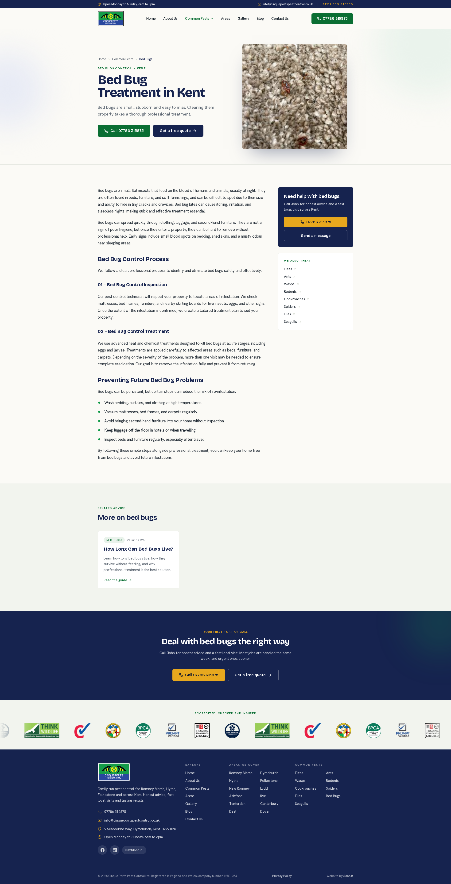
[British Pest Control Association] (123, 730)
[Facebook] (102, 850)
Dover (265, 811)
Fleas (288, 269)
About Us (170, 18)
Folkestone (269, 780)
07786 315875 (335, 18)
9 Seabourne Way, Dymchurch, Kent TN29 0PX (140, 829)
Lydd (264, 788)
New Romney (239, 788)
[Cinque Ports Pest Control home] (111, 18)
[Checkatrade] (63, 730)
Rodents (290, 291)
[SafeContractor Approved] (212, 730)
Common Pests (197, 18)
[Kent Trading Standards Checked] (182, 730)
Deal (232, 811)
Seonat (348, 876)
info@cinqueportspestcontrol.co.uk (288, 4)
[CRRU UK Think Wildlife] (22, 730)
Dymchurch (269, 773)
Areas (225, 18)
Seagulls (290, 321)
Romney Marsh (241, 773)
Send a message (315, 235)
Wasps (289, 284)
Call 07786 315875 (127, 130)
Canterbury (269, 803)
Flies (287, 314)
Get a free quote (175, 130)
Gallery (243, 18)
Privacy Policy (282, 876)
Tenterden (237, 803)
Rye (263, 796)
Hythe (233, 780)
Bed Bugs (333, 796)
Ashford (235, 796)
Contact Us (280, 18)
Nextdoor (132, 850)
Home (151, 18)
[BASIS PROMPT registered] (153, 730)
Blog (260, 18)
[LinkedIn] (114, 850)
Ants (287, 276)
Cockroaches (294, 299)
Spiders (290, 306)
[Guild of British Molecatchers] (93, 730)
